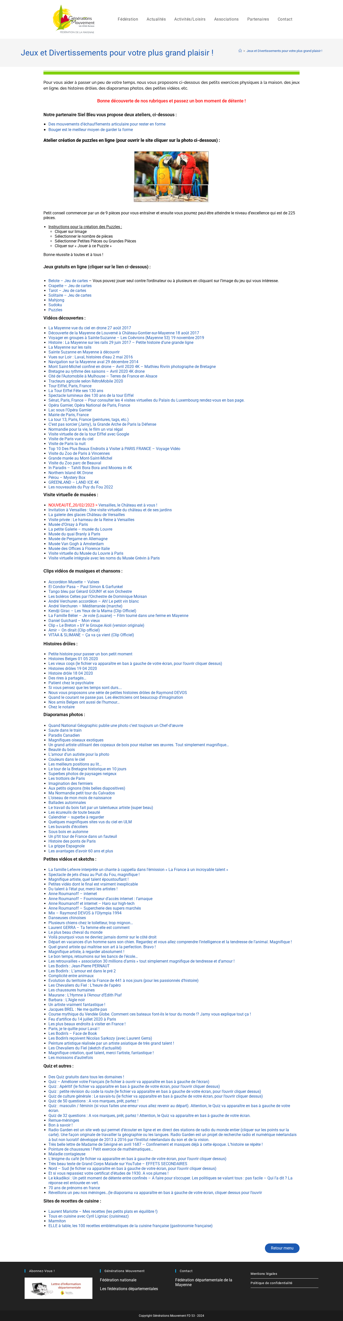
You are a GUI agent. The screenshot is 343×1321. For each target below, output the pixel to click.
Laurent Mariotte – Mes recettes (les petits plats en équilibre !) (103, 1211)
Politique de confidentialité (272, 1283)
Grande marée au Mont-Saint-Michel (80, 458)
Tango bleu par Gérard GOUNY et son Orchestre (90, 591)
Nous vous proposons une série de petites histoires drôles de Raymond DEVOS (117, 692)
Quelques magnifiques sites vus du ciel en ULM (90, 822)
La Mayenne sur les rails (69, 347)
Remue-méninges (63, 1120)
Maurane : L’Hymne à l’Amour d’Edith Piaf (85, 995)
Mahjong (56, 300)
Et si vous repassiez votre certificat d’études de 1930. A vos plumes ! (108, 1173)
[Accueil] (240, 51)
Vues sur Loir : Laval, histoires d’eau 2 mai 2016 (90, 357)
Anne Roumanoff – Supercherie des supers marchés (94, 908)
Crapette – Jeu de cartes (70, 285)
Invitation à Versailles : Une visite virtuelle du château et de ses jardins (110, 510)
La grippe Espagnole (66, 846)
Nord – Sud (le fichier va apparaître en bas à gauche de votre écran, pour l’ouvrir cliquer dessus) (132, 1168)
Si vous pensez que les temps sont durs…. (85, 687)
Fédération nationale (118, 1280)
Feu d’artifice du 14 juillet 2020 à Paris (82, 1019)
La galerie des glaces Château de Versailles (86, 514)
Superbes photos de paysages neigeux (82, 773)
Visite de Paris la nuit (67, 443)
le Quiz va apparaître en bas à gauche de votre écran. (204, 1115)
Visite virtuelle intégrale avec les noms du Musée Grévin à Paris (104, 558)
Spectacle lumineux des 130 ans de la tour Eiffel (91, 395)
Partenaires (258, 19)
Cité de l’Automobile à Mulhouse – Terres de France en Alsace (102, 376)
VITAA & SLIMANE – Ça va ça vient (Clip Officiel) (91, 635)
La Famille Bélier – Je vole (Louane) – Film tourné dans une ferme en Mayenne (118, 615)
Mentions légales (264, 1274)
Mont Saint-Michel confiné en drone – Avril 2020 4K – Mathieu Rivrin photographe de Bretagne (132, 366)
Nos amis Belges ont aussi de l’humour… (84, 702)
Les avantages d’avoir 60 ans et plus (80, 851)
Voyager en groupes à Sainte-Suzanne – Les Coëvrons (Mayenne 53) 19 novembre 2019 (126, 337)
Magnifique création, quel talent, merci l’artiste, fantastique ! (101, 1052)
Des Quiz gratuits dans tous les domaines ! (86, 1077)
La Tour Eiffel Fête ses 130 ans (75, 390)
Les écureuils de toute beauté (74, 812)
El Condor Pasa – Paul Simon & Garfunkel (85, 586)
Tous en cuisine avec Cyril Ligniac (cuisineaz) (88, 1216)
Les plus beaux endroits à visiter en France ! (87, 1024)
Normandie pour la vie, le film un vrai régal (85, 429)
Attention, (199, 1105)
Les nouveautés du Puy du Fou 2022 (80, 487)
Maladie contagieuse (66, 1154)
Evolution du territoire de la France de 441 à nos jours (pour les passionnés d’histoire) (123, 980)
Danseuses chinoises (67, 917)
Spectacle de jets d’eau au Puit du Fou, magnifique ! (94, 874)
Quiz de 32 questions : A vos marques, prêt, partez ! (93, 1115)
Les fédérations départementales (129, 1288)
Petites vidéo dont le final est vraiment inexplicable (93, 884)
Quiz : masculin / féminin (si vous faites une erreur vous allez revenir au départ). (119, 1105)
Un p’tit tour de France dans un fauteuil (82, 836)
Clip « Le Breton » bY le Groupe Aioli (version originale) (96, 625)
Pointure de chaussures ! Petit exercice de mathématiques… (100, 1149)
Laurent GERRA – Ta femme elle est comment (89, 927)
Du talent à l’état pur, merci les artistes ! (83, 889)
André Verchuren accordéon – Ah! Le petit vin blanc (93, 601)
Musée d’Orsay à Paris (68, 524)
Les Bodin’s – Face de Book (72, 1033)
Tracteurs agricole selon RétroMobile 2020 (85, 381)
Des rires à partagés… (67, 678)
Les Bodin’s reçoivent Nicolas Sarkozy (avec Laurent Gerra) (100, 1038)
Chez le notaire (61, 707)
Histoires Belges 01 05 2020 (73, 658)
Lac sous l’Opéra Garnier (70, 410)
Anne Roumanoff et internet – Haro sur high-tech (91, 903)
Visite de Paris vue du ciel (70, 438)
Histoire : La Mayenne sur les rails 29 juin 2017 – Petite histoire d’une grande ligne (121, 342)
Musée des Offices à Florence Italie (79, 548)
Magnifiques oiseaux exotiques (75, 740)
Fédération (128, 19)
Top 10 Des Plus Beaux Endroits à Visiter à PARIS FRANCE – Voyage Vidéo (114, 448)
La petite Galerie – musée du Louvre (80, 529)
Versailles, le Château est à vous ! (103, 505)
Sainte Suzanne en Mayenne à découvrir (84, 352)
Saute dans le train (65, 730)
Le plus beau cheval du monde (75, 932)
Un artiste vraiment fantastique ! (76, 1004)
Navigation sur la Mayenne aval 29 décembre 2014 (93, 361)
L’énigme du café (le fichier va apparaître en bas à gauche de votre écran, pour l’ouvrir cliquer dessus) (137, 1158)
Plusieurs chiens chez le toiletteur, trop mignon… (90, 922)
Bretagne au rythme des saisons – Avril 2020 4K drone (96, 371)
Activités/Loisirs (189, 19)
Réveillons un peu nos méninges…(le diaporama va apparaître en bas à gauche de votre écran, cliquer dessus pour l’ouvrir (155, 1192)
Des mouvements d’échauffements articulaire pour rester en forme (106, 124)
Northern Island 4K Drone (70, 472)
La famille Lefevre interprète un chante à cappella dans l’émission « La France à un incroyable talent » (138, 869)
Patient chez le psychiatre (71, 682)
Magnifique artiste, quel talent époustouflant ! (88, 879)
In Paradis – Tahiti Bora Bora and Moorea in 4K (90, 467)
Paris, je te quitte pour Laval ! (73, 1028)
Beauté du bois (61, 749)
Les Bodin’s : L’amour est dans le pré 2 (82, 971)
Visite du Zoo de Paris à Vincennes (79, 453)
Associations (226, 19)
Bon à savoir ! (60, 1125)
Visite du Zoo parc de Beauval (74, 463)
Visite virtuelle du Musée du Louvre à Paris (85, 553)
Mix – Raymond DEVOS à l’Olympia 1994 (85, 913)
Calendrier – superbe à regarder (76, 817)
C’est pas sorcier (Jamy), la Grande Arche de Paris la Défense (102, 424)
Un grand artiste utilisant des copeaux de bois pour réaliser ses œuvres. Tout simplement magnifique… (138, 744)
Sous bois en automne (68, 831)
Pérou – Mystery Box (66, 477)
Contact (285, 19)
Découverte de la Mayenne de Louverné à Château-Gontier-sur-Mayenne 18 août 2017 (123, 333)
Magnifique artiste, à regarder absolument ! (86, 951)
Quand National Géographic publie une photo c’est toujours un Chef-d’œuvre (116, 725)
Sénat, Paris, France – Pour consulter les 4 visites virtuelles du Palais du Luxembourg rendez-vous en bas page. (146, 400)
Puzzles (55, 309)
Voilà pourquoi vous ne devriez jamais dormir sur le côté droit (102, 937)
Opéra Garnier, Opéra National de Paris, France (89, 405)
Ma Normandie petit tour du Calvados (81, 793)
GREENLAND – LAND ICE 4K (73, 482)
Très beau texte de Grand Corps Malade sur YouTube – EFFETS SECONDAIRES (117, 1163)
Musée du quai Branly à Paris (74, 534)
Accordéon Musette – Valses (73, 582)
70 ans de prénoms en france (74, 1187)
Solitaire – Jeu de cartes (69, 295)
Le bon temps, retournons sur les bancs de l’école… (93, 956)
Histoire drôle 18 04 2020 (70, 673)
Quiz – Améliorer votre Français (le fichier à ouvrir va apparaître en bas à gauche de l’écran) (128, 1081)
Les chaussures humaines (71, 990)
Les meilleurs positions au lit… (75, 764)
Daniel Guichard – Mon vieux (74, 620)
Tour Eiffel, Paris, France (69, 386)
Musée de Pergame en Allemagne (77, 538)
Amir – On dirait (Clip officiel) (74, 630)
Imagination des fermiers (71, 783)
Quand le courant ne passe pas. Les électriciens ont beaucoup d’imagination (115, 697)
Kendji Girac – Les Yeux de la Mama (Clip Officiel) (92, 610)
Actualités (156, 19)
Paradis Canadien (64, 735)
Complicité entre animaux (71, 975)
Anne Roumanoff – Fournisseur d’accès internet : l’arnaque (100, 898)
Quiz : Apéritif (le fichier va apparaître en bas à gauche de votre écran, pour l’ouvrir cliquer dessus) (134, 1086)
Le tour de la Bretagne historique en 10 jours (87, 769)
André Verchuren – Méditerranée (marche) (86, 606)
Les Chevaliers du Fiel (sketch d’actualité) (85, 1048)
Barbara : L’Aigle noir (66, 999)
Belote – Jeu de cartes (68, 280)
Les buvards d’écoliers (68, 826)
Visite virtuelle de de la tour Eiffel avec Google (88, 434)
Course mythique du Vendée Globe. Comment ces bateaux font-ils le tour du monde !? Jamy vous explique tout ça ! (149, 1014)
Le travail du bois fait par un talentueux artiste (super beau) (100, 807)
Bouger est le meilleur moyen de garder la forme (91, 129)
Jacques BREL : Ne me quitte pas (77, 1009)
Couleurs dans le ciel (66, 759)
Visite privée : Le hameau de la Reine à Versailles (91, 519)
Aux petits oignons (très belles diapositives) (86, 788)
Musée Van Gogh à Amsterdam (76, 543)
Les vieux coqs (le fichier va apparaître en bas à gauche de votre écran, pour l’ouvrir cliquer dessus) (135, 663)
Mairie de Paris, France (68, 414)
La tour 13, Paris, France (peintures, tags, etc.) (88, 419)
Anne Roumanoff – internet (72, 893)
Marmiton (57, 1221)
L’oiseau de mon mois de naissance (79, 797)
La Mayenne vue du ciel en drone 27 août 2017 (89, 328)
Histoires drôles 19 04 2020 (72, 668)
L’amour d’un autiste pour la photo (78, 754)
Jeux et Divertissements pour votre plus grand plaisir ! (284, 51)
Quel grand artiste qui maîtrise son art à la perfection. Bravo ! (102, 947)
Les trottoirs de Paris (66, 778)
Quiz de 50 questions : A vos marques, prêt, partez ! (93, 1101)
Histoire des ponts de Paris (72, 841)
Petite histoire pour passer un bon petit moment (90, 654)
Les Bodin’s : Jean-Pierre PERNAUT (79, 966)
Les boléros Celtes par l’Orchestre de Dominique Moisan (97, 596)
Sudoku (55, 304)
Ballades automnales (67, 802)
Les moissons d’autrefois (70, 1057)
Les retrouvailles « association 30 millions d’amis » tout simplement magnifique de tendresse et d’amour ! (141, 961)
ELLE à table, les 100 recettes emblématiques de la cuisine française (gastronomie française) (130, 1225)
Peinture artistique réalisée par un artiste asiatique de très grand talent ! (111, 1043)
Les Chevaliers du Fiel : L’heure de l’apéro (84, 985)
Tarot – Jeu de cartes (67, 290)
